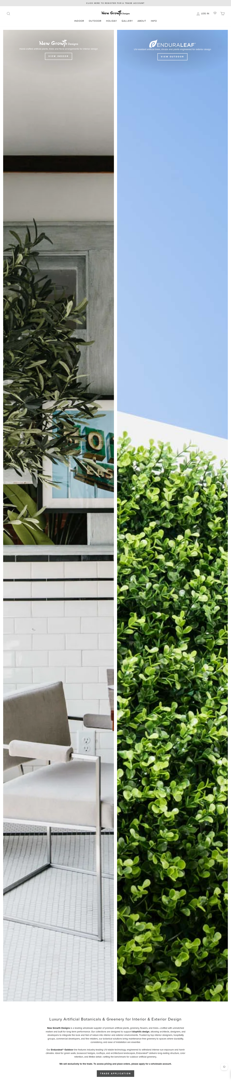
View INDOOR (58, 56)
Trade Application (115, 1073)
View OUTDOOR (172, 56)
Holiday (111, 20)
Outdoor (95, 20)
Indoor (79, 20)
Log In (205, 13)
